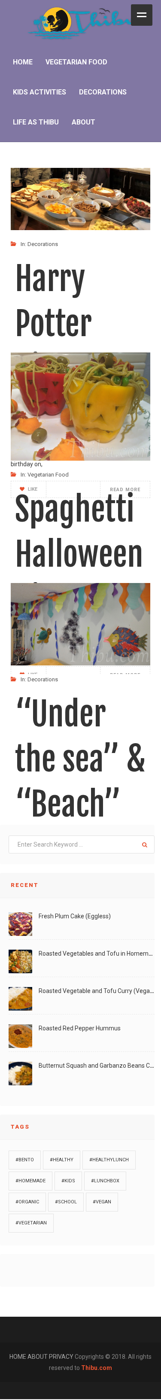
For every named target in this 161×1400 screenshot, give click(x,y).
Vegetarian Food (48, 474)
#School (66, 1202)
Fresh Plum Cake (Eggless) (75, 916)
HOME (18, 1356)
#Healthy (61, 1160)
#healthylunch (109, 1160)
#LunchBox (105, 1181)
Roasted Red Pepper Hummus (80, 1028)
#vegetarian (31, 1223)
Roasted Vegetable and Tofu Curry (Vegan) (97, 990)
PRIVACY (62, 1356)
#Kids (68, 1181)
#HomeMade (30, 1181)
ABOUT (38, 1356)
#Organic (27, 1202)
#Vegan (102, 1202)
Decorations (42, 244)
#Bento (24, 1160)
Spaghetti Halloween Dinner (79, 554)
